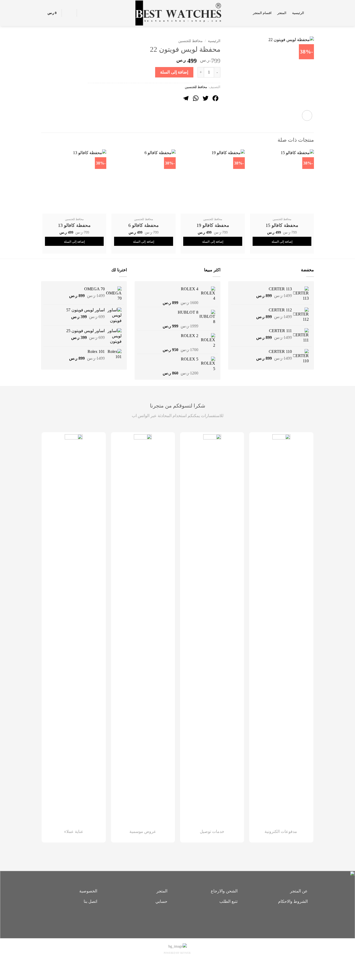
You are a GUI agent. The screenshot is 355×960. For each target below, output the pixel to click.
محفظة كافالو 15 (282, 225)
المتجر (281, 13)
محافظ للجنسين (190, 41)
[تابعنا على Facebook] (185, 919)
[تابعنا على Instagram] (177, 919)
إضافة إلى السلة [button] (282, 241)
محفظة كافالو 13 (74, 225)
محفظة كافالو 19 (212, 225)
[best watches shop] (178, 13)
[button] (312, 13)
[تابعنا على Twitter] (169, 919)
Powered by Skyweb (177, 953)
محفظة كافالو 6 (143, 225)
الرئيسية (298, 13)
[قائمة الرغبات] (84, 13)
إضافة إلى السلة (174, 72)
